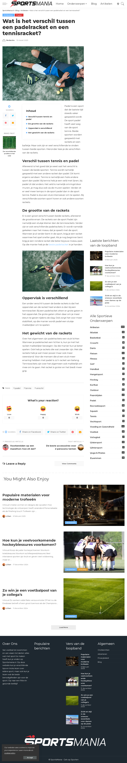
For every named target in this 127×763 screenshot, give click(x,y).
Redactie (10, 40)
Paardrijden (96, 395)
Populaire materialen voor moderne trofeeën (114, 253)
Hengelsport (96, 374)
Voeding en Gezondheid (102, 427)
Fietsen (93, 353)
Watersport (96, 442)
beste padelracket (58, 244)
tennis (28, 388)
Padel (19, 15)
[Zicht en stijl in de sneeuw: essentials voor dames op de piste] (96, 301)
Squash (94, 411)
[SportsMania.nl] (31, 3)
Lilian (8, 516)
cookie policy (9, 753)
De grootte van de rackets (40, 124)
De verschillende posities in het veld (9, 154)
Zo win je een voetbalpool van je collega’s (113, 284)
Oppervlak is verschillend (40, 128)
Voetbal (94, 432)
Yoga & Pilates (97, 453)
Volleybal (95, 437)
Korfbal (94, 385)
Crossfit (94, 343)
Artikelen (8, 15)
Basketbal (95, 338)
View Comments (69, 464)
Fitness (93, 359)
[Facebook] (6, 116)
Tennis (93, 416)
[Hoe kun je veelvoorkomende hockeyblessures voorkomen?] (96, 270)
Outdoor (94, 390)
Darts (93, 348)
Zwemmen (95, 458)
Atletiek (94, 332)
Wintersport (96, 448)
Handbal (94, 369)
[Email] (13, 123)
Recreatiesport (97, 406)
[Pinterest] (6, 123)
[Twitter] (13, 116)
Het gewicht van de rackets (41, 133)
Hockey (94, 380)
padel (17, 388)
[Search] (123, 3)
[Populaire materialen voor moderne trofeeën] (96, 255)
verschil (39, 388)
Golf (92, 364)
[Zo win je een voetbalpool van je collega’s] (96, 286)
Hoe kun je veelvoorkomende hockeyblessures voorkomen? (29, 542)
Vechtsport (95, 421)
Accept (30, 758)
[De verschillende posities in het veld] (9, 142)
